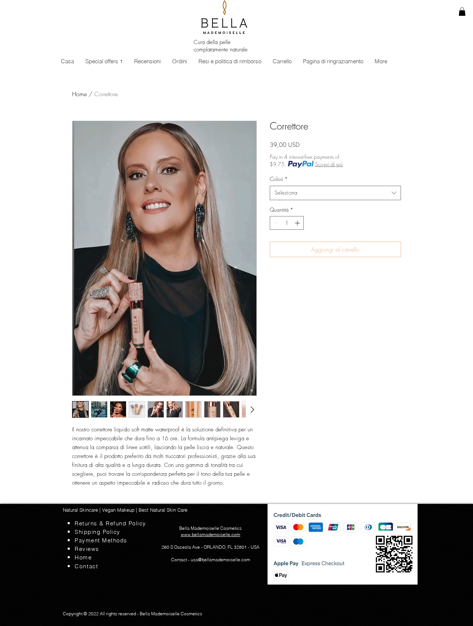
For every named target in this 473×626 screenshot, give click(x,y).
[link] (462, 11)
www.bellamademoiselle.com (210, 534)
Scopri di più (329, 164)
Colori (279, 178)
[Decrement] (275, 222)
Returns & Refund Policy (114, 523)
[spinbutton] (286, 222)
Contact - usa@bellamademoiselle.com (210, 559)
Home (79, 94)
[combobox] (335, 193)
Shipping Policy (97, 531)
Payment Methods (112, 540)
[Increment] (298, 222)
